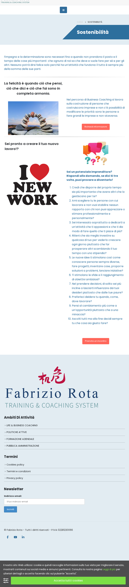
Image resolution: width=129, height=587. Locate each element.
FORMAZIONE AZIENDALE (20, 439)
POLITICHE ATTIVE (17, 432)
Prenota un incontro (95, 341)
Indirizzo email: (13, 496)
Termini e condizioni (19, 471)
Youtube (15, 537)
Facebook (7, 537)
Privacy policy (15, 478)
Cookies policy (15, 464)
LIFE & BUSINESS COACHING (22, 425)
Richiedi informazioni (95, 126)
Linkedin (23, 537)
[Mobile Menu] (63, 10)
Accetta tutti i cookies (68, 580)
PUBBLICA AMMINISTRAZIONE (23, 445)
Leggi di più (109, 569)
